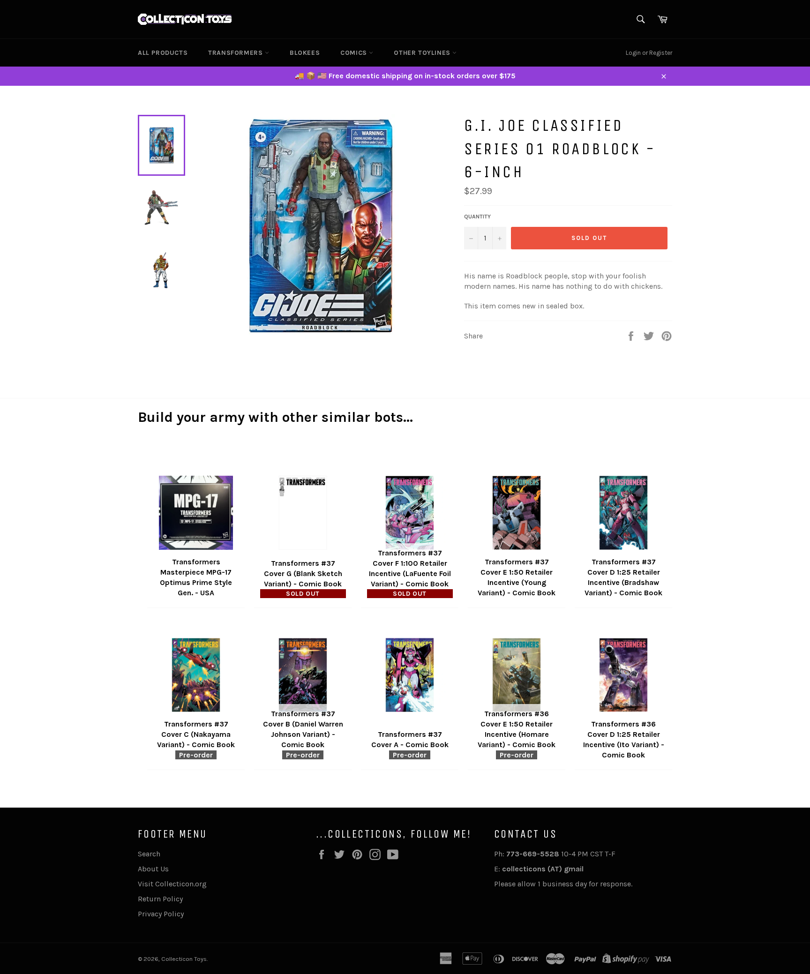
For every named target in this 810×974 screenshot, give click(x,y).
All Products (163, 53)
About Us (153, 868)
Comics (354, 53)
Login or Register (649, 52)
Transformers (236, 53)
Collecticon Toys (184, 958)
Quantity (477, 216)
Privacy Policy (161, 913)
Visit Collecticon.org (172, 883)
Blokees (305, 53)
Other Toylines (423, 53)
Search (149, 853)
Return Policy (160, 898)
